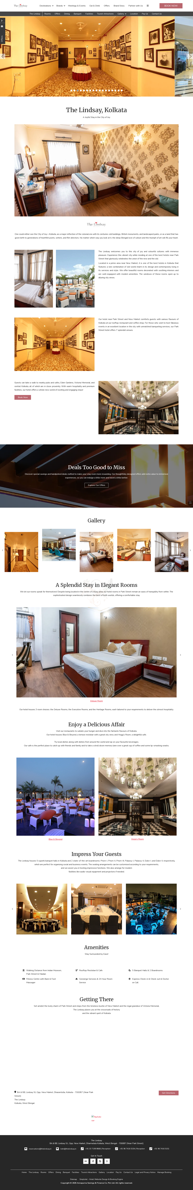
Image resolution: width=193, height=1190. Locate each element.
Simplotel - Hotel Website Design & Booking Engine (101, 1179)
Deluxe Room (96, 701)
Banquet (77, 13)
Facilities (89, 13)
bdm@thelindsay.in (68, 1149)
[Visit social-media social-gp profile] (100, 1161)
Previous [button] (12, 655)
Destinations (45, 5)
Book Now (171, 5)
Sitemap (73, 1179)
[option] (21, 552)
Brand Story (119, 5)
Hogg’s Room (137, 839)
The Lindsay (35, 13)
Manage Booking (164, 1172)
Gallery (121, 13)
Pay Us (145, 13)
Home (24, 1172)
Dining (67, 13)
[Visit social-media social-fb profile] (93, 1161)
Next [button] (190, 550)
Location (134, 13)
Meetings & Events (77, 5)
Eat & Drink (95, 5)
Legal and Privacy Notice (145, 1172)
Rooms (47, 13)
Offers (107, 5)
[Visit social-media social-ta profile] (85, 1161)
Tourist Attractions (105, 13)
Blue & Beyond (55, 839)
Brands (59, 5)
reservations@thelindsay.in (40, 1149)
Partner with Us (135, 5)
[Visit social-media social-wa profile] (107, 1161)
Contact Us (157, 13)
